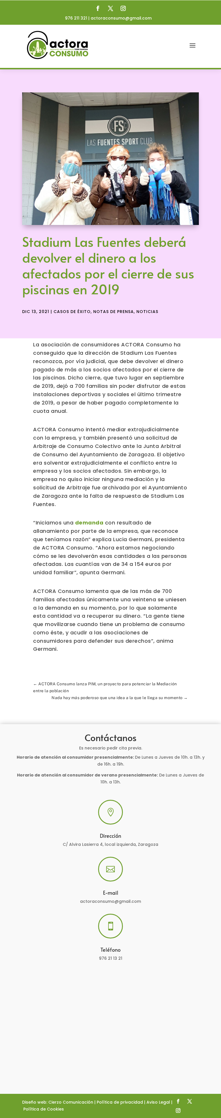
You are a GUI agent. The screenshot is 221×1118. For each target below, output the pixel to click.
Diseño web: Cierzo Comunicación (57, 1102)
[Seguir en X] (110, 8)
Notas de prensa (113, 311)
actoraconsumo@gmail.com (121, 18)
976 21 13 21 (110, 958)
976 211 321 (76, 18)
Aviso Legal (158, 1102)
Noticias (147, 311)
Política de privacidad (120, 1102)
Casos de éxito (72, 311)
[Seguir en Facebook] (98, 8)
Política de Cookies (43, 1109)
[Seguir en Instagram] (123, 8)
